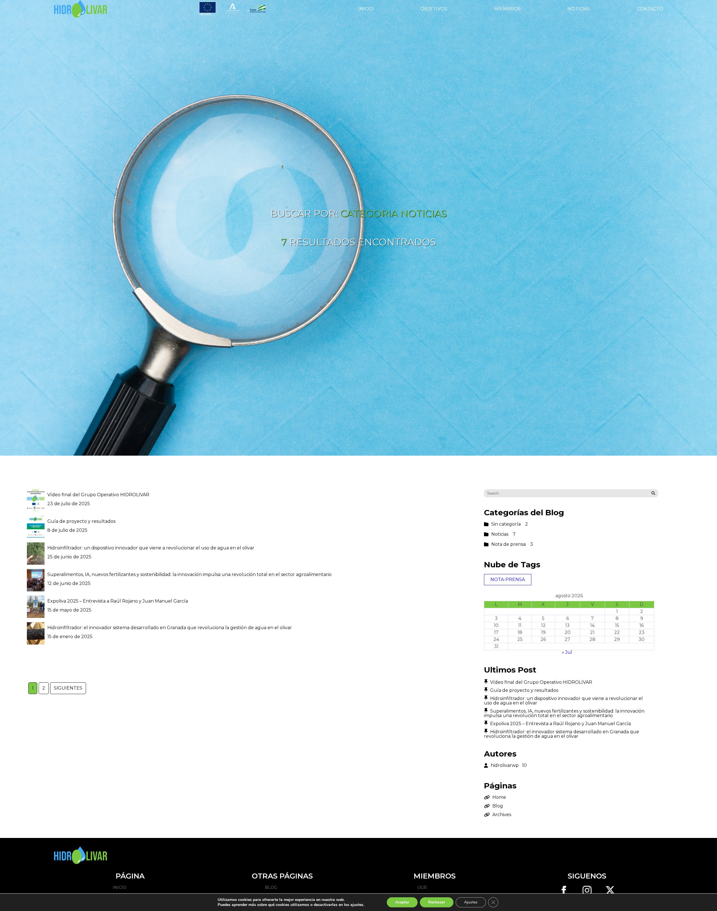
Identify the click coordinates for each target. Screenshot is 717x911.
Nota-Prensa (507, 579)
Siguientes (68, 688)
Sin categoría (509, 524)
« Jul (567, 652)
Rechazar (436, 902)
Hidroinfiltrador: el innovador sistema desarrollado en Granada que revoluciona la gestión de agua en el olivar (169, 627)
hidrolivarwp (509, 765)
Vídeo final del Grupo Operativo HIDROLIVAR (98, 494)
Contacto (650, 8)
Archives (501, 814)
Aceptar (402, 902)
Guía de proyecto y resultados (81, 521)
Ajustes (471, 902)
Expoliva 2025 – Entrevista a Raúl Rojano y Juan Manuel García (117, 601)
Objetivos (433, 8)
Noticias (578, 8)
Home (499, 797)
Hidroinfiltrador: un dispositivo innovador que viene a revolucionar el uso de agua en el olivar (150, 548)
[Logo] (80, 9)
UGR (422, 887)
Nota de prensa (512, 544)
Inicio (365, 8)
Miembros (507, 8)
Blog (497, 806)
